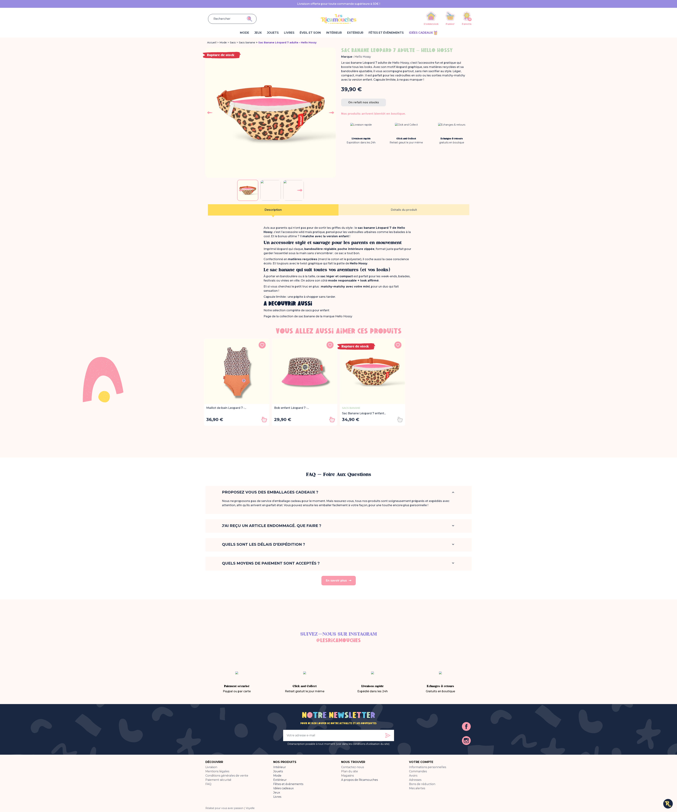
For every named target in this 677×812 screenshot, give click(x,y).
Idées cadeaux (283, 788)
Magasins (347, 775)
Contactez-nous (352, 767)
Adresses (415, 779)
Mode (277, 775)
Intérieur (279, 767)
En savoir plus (337, 580)
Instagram (466, 740)
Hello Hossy (363, 56)
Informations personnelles (427, 767)
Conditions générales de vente (226, 775)
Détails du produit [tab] (404, 209)
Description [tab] (273, 209)
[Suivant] (331, 112)
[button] (668, 803)
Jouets (278, 771)
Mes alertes (417, 788)
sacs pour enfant (317, 310)
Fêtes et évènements (288, 784)
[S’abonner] (388, 735)
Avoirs (413, 775)
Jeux (276, 792)
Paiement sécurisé (218, 779)
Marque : (347, 56)
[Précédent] (209, 112)
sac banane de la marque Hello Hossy (325, 316)
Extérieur (280, 779)
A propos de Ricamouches (359, 779)
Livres (277, 796)
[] (249, 19)
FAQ (208, 784)
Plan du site (349, 771)
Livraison (211, 767)
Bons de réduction (422, 784)
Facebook (466, 726)
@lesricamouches (338, 640)
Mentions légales (217, 771)
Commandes (418, 771)
